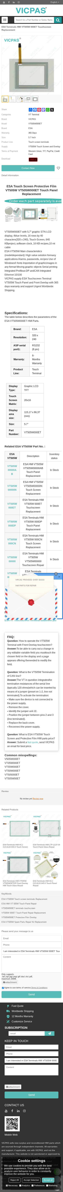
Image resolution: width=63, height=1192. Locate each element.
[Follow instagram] (18, 2)
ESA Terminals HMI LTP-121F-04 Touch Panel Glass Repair (46, 846)
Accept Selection (31, 1180)
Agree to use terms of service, (25, 988)
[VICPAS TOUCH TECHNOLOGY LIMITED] (31, 10)
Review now (38, 799)
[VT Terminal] (33, 160)
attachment (11, 982)
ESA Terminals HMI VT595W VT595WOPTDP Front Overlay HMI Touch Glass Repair (15, 883)
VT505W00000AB (12, 470)
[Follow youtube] (4, 2)
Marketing (53, 1185)
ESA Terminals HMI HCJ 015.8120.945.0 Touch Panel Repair (45, 883)
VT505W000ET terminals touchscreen (18, 908)
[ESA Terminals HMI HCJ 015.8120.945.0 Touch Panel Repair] (46, 865)
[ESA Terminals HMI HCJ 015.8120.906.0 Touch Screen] (16, 828)
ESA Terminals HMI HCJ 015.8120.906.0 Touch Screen (15, 846)
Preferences (39, 1185)
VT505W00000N (12, 488)
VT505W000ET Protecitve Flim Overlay (19, 917)
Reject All (14, 1180)
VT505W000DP (12, 523)
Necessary (13, 1185)
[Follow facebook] (8, 2)
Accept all (48, 1180)
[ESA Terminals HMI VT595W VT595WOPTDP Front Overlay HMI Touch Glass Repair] (16, 865)
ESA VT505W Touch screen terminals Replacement (24, 899)
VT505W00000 (12, 559)
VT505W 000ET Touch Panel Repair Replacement (24, 913)
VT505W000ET (12, 506)
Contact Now (28, 168)
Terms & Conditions (39, 988)
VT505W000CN (12, 541)
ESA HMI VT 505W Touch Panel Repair (19, 904)
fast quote (33, 742)
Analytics (26, 1185)
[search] (58, 20)
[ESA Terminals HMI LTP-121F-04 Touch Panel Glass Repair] (46, 828)
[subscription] (49, 1033)
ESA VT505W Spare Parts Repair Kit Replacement (24, 922)
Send (31, 994)
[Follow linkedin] (13, 2)
